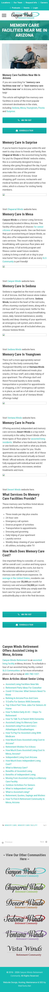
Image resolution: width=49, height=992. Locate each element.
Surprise (11, 111)
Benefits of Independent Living (20, 774)
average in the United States (16, 578)
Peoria (41, 108)
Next (42, 842)
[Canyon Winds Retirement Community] (24, 15)
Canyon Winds (14, 281)
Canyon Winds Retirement (15, 660)
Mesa (23, 108)
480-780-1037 (26, 120)
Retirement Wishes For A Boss (21, 747)
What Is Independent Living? (19, 788)
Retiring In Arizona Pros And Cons (22, 698)
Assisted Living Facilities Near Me (22, 684)
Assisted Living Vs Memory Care (21, 722)
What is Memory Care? (17, 767)
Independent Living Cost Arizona (21, 757)
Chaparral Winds (15, 209)
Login (35, 8)
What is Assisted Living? (18, 792)
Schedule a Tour (26, 625)
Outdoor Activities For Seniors (20, 785)
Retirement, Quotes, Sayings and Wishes (25, 795)
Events (27, 8)
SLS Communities (11, 670)
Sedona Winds (14, 349)
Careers (44, 2)
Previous (8, 842)
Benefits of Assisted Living (19, 771)
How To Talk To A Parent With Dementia (25, 719)
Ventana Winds (14, 418)
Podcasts (16, 8)
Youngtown (32, 108)
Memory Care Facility (27, 825)
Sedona (15, 108)
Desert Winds (14, 489)
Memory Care (11, 825)
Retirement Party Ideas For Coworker (24, 687)
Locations (5, 2)
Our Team (18, 2)
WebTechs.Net (24, 986)
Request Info (31, 2)
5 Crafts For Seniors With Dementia (23, 701)
